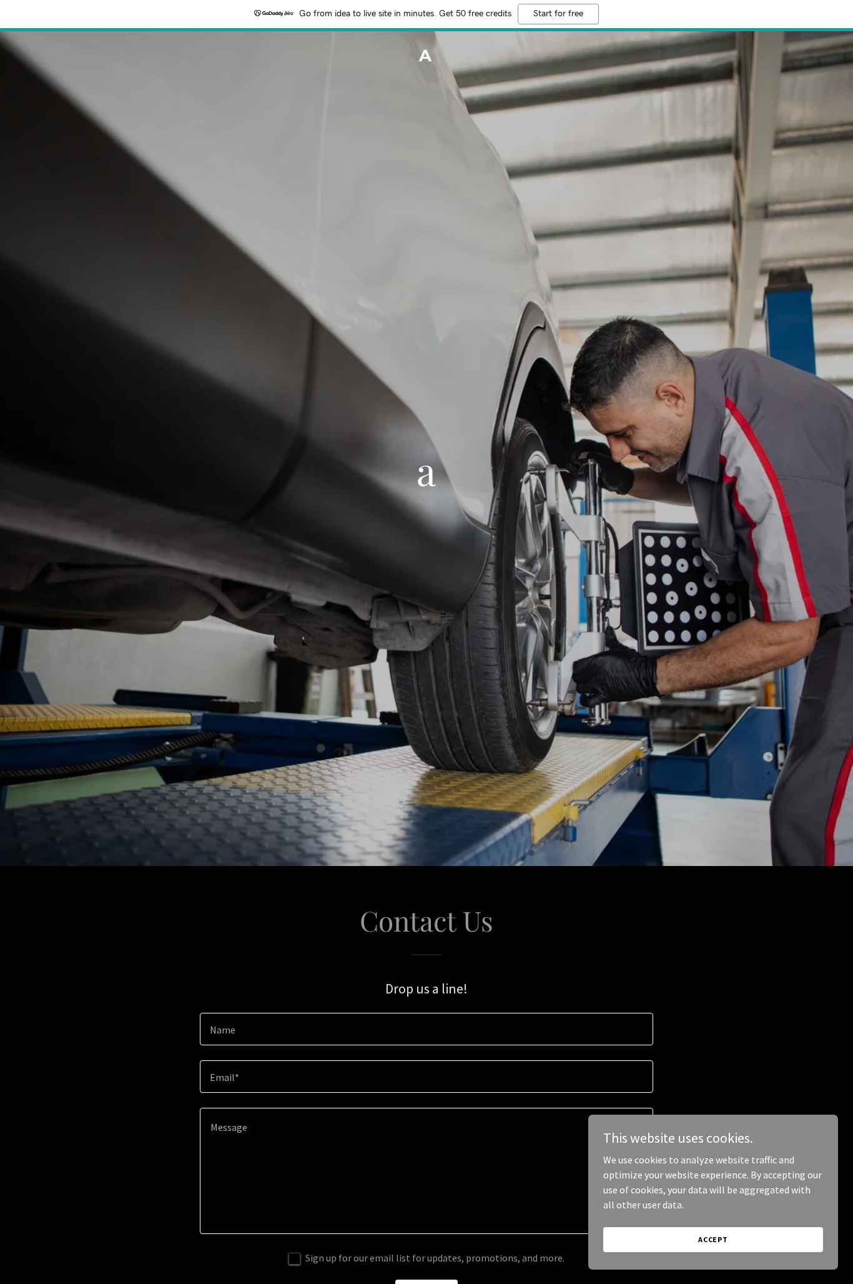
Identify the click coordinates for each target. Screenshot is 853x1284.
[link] (426, 57)
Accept (713, 1239)
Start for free (558, 13)
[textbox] (426, 1029)
